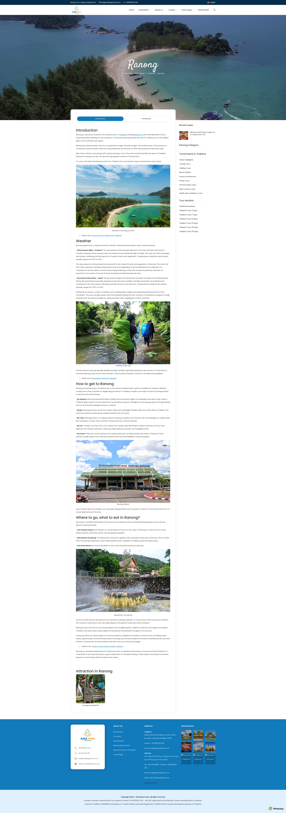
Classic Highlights (186, 160)
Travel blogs (186, 10)
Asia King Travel (150, 783)
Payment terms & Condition (124, 750)
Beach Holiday (185, 172)
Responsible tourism (121, 745)
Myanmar (139, 135)
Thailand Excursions (187, 206)
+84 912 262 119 (84, 753)
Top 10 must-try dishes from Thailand (107, 235)
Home (131, 10)
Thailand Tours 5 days (188, 210)
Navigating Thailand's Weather (104, 378)
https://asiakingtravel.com (89, 764)
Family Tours (184, 181)
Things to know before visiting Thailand (107, 646)
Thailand (122, 135)
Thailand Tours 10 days (188, 219)
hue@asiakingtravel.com (111, 2)
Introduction (100, 119)
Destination (144, 10)
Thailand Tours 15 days (188, 223)
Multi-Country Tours (187, 189)
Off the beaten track (187, 185)
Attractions (146, 119)
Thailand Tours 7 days (188, 215)
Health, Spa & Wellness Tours (190, 193)
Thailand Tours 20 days (188, 227)
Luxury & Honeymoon (187, 176)
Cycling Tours (184, 164)
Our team (117, 736)
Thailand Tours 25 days (188, 231)
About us (159, 10)
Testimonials (203, 10)
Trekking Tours (185, 168)
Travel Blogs (118, 754)
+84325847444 (131, 2)
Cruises (171, 10)
